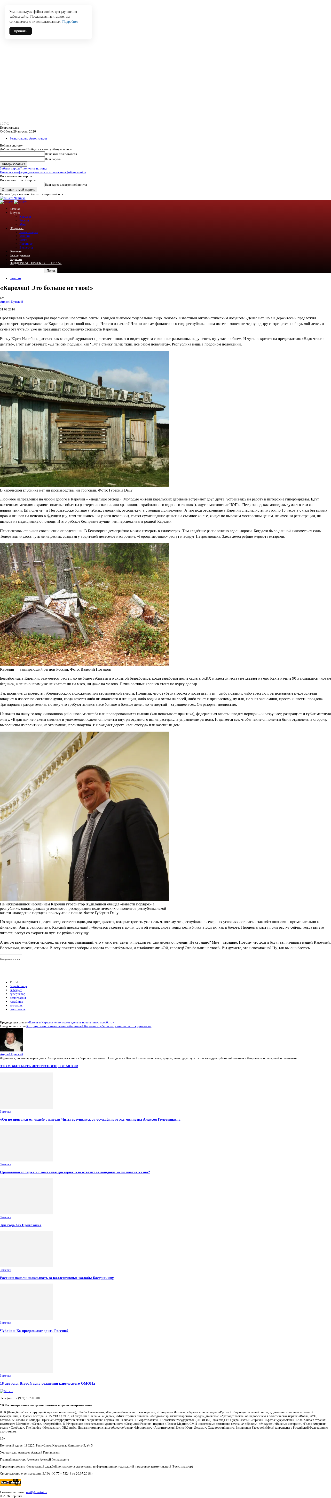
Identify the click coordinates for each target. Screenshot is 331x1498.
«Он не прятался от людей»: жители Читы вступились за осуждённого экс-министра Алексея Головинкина (90, 1119)
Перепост (25, 243)
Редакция (16, 259)
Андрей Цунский (11, 301)
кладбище (16, 1001)
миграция (16, 1005)
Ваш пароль (53, 159)
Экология (16, 251)
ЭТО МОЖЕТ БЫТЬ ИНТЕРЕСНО (26, 1066)
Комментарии (28, 232)
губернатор (17, 994)
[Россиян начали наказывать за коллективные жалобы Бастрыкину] (26, 1266)
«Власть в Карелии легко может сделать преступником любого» (70, 1022)
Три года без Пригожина (20, 1225)
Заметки (15, 278)
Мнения (24, 236)
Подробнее (70, 21)
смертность (17, 1009)
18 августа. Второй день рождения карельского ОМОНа (47, 1383)
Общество (17, 228)
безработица (18, 986)
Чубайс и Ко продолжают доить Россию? (34, 1331)
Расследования (20, 255)
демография (18, 997)
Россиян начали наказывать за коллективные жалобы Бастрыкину (57, 1278)
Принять (20, 31)
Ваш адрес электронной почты (66, 184)
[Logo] (7, 202)
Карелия (25, 216)
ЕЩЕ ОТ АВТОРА (65, 1066)
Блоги (23, 240)
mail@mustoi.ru (36, 1492)
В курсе (15, 212)
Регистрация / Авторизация (28, 138)
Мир (22, 224)
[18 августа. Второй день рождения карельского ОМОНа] (26, 1371)
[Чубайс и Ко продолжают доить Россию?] (26, 1319)
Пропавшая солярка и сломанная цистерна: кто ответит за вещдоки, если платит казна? (75, 1172)
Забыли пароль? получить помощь (23, 168)
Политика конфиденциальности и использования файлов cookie (43, 172)
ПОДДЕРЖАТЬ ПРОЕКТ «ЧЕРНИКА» (36, 263)
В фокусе (16, 990)
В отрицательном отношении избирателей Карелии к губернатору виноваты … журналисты (88, 1026)
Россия (24, 220)
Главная (15, 209)
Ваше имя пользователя (61, 154)
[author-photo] (11, 1050)
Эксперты (26, 247)
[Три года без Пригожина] (26, 1213)
